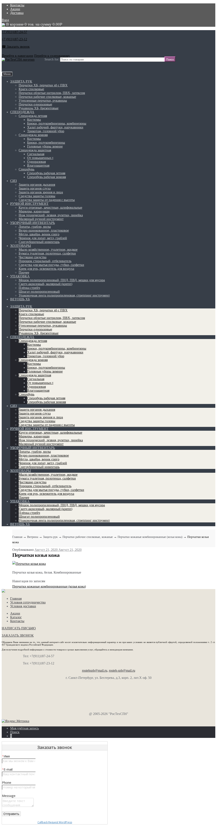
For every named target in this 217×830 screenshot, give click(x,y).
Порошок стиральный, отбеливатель (45, 261)
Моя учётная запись (24, 728)
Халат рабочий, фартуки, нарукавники (55, 127)
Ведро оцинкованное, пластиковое (44, 230)
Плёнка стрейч (29, 288)
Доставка (17, 13)
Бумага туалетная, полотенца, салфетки (47, 253)
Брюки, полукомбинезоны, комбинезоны (56, 123)
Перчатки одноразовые (35, 104)
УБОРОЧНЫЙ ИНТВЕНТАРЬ (32, 223)
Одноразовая (36, 161)
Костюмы (34, 119)
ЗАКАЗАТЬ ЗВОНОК (18, 635)
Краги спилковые (31, 89)
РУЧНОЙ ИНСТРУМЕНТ (29, 203)
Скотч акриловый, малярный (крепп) (45, 284)
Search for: (52, 59)
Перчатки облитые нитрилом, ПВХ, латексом (52, 93)
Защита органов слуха (35, 188)
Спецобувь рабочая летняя (46, 173)
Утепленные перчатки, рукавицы (43, 100)
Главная (17, 537)
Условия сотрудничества (28, 602)
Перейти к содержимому (52, 56)
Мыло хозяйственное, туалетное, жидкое (48, 249)
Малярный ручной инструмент (41, 219)
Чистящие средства (32, 257)
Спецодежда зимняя (33, 135)
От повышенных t (40, 158)
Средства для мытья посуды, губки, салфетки (51, 265)
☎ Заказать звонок (16, 46)
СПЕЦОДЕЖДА (22, 112)
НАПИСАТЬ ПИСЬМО (19, 628)
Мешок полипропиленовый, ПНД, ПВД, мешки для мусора (62, 280)
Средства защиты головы (37, 196)
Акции (15, 9)
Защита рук (50, 537)
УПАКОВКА (20, 276)
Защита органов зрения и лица (41, 192)
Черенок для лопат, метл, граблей (43, 238)
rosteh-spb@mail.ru (122, 670)
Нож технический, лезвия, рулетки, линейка (51, 215)
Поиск (14, 732)
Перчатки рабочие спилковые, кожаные (47, 96)
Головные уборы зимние (45, 146)
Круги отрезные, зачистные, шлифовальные (50, 207)
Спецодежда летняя (33, 116)
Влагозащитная (38, 165)
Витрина (32, 537)
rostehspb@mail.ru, (95, 670)
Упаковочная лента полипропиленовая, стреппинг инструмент (64, 295)
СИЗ (13, 181)
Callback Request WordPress (55, 822)
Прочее (24, 272)
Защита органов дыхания (37, 184)
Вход (5, 20)
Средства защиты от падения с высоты (47, 200)
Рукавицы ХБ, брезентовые (38, 108)
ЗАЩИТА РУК (21, 81)
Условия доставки (23, 606)
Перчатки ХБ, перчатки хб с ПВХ (43, 85)
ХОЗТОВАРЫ (20, 246)
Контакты (17, 5)
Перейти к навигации (17, 56)
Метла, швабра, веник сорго (39, 234)
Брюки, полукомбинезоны (46, 142)
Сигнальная (35, 154)
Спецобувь (26, 169)
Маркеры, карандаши (34, 211)
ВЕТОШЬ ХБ (20, 299)
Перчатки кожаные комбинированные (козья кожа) (150, 537)
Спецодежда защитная (35, 150)
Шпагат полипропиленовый (39, 291)
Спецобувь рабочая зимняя (46, 177)
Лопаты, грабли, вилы (35, 226)
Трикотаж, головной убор (45, 131)
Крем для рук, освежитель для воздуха (46, 268)
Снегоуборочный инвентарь (39, 242)
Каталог (16, 617)
